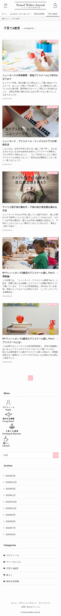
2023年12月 (11, 482)
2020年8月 (11, 521)
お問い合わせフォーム (30, 607)
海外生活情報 (12, 581)
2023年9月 (11, 489)
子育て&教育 (12, 568)
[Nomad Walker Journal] (30, 5)
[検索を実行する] (56, 455)
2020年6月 (11, 534)
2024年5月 (11, 476)
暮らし (9, 575)
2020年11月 (11, 508)
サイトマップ (44, 603)
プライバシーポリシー (28, 603)
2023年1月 (11, 495)
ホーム (14, 603)
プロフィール (12, 555)
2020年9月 (11, 515)
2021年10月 (11, 502)
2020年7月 (11, 528)
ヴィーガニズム (13, 562)
